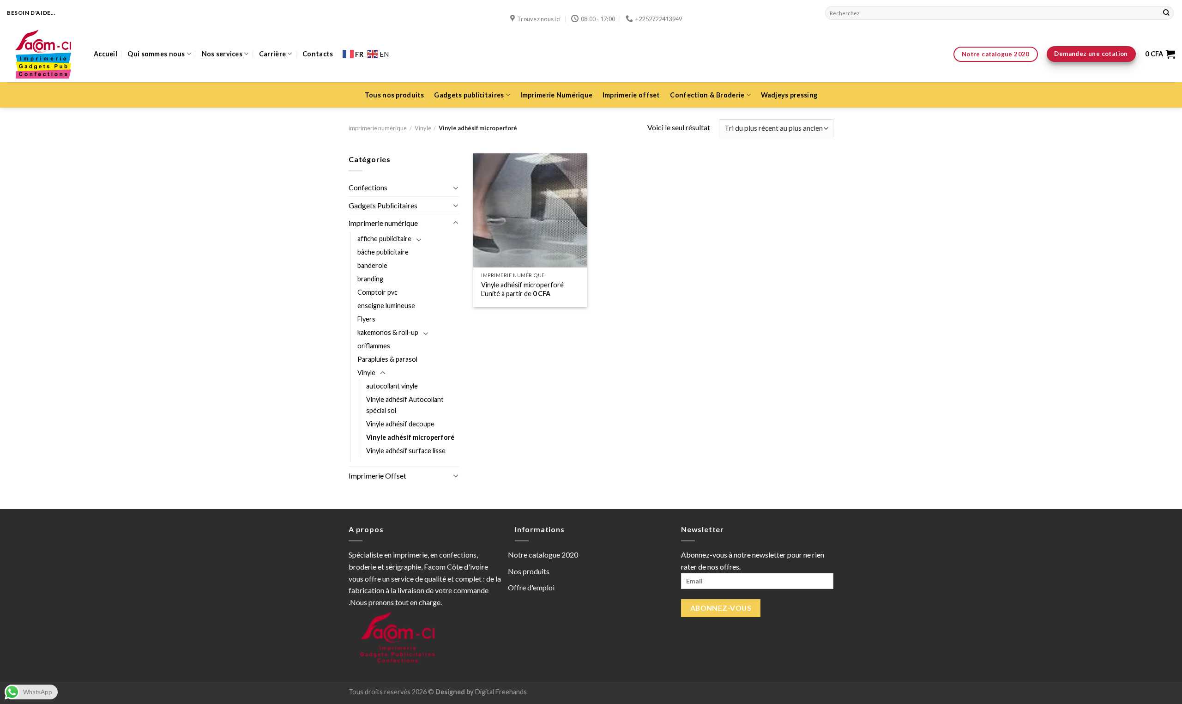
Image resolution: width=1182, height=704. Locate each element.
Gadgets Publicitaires (383, 205)
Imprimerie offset (631, 95)
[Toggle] (455, 187)
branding (370, 279)
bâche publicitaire (383, 252)
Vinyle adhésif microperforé (410, 437)
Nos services (222, 54)
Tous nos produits (394, 95)
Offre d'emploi (531, 587)
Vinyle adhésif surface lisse (406, 451)
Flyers (366, 319)
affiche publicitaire (384, 239)
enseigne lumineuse (386, 306)
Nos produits (528, 571)
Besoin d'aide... (31, 12)
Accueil (105, 54)
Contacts (317, 54)
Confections (368, 187)
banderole (372, 265)
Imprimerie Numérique (556, 95)
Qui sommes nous (156, 54)
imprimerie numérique (378, 128)
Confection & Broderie (707, 95)
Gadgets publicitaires (469, 95)
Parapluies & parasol (387, 359)
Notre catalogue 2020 (543, 554)
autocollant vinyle (392, 386)
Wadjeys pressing (789, 95)
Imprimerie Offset (377, 475)
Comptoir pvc (377, 292)
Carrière (272, 54)
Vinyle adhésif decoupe (400, 424)
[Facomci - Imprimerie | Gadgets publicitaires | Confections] (43, 54)
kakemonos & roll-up (387, 332)
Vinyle (423, 128)
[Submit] (1166, 13)
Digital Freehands (500, 692)
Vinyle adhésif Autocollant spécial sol (405, 404)
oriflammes (373, 346)
